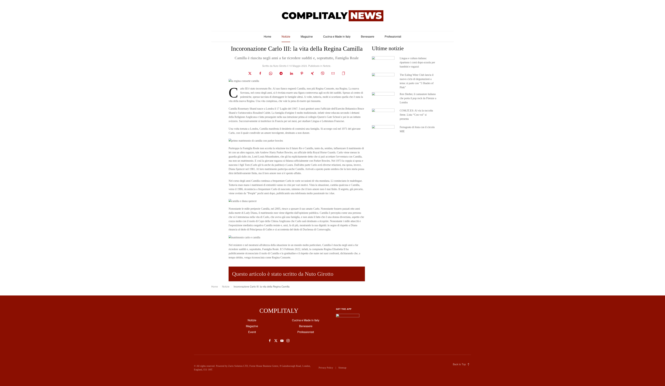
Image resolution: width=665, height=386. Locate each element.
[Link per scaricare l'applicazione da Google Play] (347, 317)
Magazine (307, 36)
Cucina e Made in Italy (337, 36)
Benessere (367, 36)
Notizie (286, 36)
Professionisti (393, 36)
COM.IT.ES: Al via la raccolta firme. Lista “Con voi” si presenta (416, 114)
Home (267, 36)
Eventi (252, 332)
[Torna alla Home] (332, 15)
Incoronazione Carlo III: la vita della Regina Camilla (297, 48)
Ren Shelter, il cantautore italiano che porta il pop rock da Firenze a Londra (418, 98)
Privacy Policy (326, 367)
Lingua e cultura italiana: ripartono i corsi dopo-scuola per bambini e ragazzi (417, 62)
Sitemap (342, 367)
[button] (343, 72)
